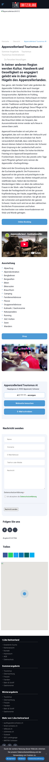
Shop (24, 336)
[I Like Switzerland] (24, 4)
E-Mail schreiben (24, 411)
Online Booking (24, 222)
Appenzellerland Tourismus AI (21, 385)
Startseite (5, 41)
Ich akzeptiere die (22, 497)
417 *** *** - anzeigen (26, 395)
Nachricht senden (11, 509)
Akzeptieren (11, 759)
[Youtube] (15, 530)
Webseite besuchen (25, 403)
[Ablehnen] (46, 754)
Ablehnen (21, 759)
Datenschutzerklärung (28, 497)
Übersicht (16, 41)
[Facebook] (4, 530)
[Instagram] (10, 530)
